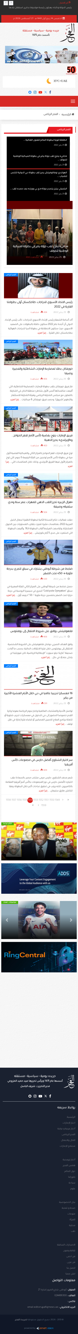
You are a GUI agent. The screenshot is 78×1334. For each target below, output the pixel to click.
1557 (13, 800)
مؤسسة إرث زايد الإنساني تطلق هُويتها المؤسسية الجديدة (43, 8)
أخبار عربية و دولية (66, 1129)
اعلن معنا (70, 1274)
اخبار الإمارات (69, 1123)
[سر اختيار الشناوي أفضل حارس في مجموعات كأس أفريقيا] (38, 743)
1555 (24, 800)
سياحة (72, 1183)
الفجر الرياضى (51, 114)
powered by (30, 1328)
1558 (8, 800)
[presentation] (6, 3)
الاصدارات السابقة (66, 1245)
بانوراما (71, 1177)
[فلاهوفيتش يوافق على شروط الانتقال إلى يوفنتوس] (38, 615)
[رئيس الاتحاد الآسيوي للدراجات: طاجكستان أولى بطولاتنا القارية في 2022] (38, 286)
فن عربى (71, 1262)
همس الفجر (69, 1165)
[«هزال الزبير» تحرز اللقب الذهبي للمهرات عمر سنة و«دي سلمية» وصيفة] (38, 486)
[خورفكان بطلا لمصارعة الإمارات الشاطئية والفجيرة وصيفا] (38, 352)
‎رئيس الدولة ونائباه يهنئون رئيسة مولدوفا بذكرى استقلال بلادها (40, 11)
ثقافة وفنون (69, 1251)
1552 (41, 800)
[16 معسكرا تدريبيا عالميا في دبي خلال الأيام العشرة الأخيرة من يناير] (38, 677)
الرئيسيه (67, 114)
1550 (51, 800)
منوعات (71, 1214)
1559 (43, 805)
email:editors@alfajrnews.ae (42, 1307)
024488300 (60, 1296)
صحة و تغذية (68, 1208)
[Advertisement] (39, 1027)
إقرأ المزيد (41, 333)
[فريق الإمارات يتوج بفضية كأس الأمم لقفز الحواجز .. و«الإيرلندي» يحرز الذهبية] (38, 419)
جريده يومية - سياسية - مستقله (35, 1081)
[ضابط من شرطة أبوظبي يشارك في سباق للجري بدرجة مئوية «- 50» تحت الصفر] (38, 552)
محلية (72, 1225)
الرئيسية (71, 1117)
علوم (72, 1189)
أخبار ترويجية (69, 1160)
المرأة (72, 1220)
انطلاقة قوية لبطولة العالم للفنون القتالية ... (45, 140)
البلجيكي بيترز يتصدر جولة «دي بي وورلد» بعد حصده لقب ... (38, 189)
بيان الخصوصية (67, 1202)
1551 (46, 800)
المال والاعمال (68, 1140)
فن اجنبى (70, 1256)
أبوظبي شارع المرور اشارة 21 (52, 1290)
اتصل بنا (71, 1268)
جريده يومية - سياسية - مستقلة (41, 33)
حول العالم (69, 1171)
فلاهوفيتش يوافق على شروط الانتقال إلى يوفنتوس (41, 631)
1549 (57, 800)
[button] (71, 841)
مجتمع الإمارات (67, 1146)
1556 (19, 800)
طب (73, 1231)
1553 (35, 800)
